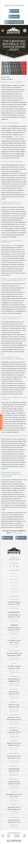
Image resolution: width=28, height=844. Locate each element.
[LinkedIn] (17, 566)
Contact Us (14, 592)
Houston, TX (14, 689)
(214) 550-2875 (14, 672)
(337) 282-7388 (14, 711)
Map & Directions (14, 606)
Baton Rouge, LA (14, 651)
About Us (14, 573)
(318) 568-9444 (14, 608)
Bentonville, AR (14, 676)
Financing (14, 16)
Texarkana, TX (14, 766)
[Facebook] (10, 566)
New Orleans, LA (14, 753)
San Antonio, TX (14, 779)
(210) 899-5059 (14, 788)
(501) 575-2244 (14, 724)
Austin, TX (14, 638)
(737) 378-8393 (14, 647)
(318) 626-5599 (14, 736)
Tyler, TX (14, 792)
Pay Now (14, 11)
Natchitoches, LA (14, 728)
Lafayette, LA (14, 702)
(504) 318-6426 (14, 762)
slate (19, 137)
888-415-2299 (14, 560)
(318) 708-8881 (14, 826)
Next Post (21, 538)
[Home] (13, 30)
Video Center (14, 589)
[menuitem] (3, 835)
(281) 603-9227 (14, 698)
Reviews (14, 586)
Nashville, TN (14, 740)
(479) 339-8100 (14, 685)
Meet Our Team (14, 576)
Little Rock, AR (14, 715)
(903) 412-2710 (14, 801)
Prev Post (7, 538)
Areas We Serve (14, 579)
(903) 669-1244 (14, 775)
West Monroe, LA (14, 817)
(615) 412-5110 (14, 749)
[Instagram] (14, 566)
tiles (13, 245)
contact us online (16, 533)
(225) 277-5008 (14, 659)
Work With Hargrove (14, 22)
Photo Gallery (14, 582)
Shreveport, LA (14, 599)
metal (14, 137)
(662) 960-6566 (14, 813)
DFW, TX (14, 663)
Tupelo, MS (14, 805)
